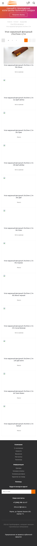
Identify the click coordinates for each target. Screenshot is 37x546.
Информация (18, 465)
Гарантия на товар (18, 477)
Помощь (18, 482)
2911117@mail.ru (20, 507)
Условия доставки (18, 474)
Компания (18, 445)
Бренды (18, 468)
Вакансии (18, 454)
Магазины (18, 457)
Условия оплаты (18, 471)
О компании (18, 448)
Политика (18, 460)
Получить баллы (18, 15)
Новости (19, 451)
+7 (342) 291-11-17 (20, 502)
